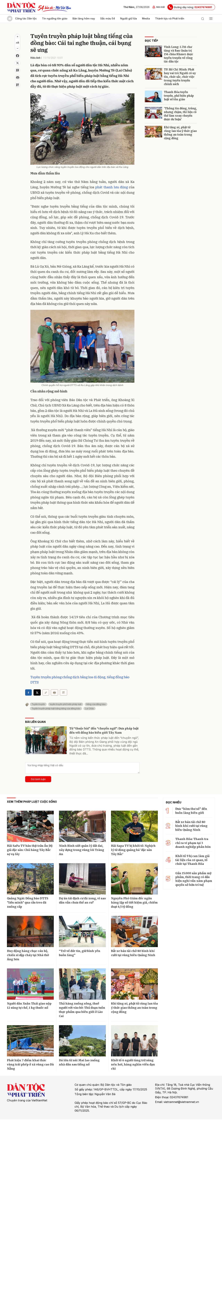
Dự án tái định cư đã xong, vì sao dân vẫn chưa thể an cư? (82, 900)
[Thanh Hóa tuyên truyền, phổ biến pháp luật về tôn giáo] (153, 96)
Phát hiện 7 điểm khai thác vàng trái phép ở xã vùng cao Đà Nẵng (30, 1064)
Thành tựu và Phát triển (169, 18)
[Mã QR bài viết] (17, 85)
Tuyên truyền (38, 704)
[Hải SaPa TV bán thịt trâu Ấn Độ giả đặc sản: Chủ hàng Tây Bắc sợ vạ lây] (30, 826)
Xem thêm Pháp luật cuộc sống (32, 801)
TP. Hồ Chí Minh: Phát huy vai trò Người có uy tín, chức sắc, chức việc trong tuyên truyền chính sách (180, 77)
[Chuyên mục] (211, 18)
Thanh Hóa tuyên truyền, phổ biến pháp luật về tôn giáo (179, 95)
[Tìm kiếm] (202, 18)
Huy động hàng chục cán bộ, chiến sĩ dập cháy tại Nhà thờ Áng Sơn (28, 955)
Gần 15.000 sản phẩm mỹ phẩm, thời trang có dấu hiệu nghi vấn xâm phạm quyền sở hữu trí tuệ (193, 879)
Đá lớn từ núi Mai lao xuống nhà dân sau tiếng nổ (79, 1062)
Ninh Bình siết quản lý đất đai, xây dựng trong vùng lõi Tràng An (81, 850)
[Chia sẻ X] (37, 692)
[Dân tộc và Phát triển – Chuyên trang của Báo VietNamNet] (21, 7)
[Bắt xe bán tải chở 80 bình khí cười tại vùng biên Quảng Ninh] (134, 931)
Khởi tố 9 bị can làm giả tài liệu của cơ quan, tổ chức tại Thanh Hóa (192, 860)
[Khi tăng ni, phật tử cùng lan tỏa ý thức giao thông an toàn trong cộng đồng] (153, 131)
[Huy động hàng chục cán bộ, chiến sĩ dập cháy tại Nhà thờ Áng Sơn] (30, 931)
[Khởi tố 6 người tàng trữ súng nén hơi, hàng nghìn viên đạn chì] (134, 1040)
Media (146, 18)
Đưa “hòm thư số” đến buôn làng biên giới (191, 810)
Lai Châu (89, 708)
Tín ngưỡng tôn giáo (54, 18)
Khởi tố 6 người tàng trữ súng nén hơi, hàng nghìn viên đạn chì (133, 1064)
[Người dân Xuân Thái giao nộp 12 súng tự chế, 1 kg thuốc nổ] (30, 984)
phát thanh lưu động (111, 187)
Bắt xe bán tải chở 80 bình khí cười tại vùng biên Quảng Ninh (133, 953)
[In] (54, 692)
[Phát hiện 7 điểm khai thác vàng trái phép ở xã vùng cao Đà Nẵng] (30, 1040)
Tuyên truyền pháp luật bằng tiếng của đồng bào (56, 708)
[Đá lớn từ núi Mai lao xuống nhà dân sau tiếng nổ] (82, 1040)
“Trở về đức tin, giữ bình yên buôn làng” (79, 953)
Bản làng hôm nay (83, 18)
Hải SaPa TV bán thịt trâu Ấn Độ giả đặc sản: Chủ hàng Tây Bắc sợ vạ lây (30, 850)
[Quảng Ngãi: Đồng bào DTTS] (30, 878)
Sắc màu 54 (107, 18)
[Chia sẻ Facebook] (17, 55)
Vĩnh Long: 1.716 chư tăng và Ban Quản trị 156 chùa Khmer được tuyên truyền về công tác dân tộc (178, 54)
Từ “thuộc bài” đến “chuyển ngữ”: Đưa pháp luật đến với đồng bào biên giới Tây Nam (104, 730)
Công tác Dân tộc (26, 18)
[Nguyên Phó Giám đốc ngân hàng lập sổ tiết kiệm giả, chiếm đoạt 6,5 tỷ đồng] (134, 878)
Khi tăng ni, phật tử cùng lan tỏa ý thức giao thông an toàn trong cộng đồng (180, 133)
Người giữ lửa (128, 18)
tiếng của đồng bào (96, 704)
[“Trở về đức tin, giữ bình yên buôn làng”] (82, 931)
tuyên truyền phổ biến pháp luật (66, 704)
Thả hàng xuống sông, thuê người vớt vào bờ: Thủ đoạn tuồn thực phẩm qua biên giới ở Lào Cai (82, 1010)
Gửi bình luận (38, 779)
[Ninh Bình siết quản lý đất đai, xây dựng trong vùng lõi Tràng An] (82, 826)
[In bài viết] (17, 77)
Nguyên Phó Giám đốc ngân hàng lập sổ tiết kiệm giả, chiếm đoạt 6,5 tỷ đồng (134, 902)
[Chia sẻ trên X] (17, 63)
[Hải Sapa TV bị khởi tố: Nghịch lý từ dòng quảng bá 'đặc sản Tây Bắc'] (134, 826)
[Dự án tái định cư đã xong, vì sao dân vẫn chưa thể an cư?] (82, 878)
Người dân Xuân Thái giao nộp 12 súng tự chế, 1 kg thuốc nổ (29, 1005)
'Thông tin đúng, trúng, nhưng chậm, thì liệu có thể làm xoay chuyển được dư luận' (180, 114)
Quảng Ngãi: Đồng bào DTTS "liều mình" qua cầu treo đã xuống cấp (27, 902)
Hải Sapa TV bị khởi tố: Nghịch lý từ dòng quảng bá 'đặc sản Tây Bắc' (133, 850)
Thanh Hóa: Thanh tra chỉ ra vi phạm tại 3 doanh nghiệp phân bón (193, 842)
